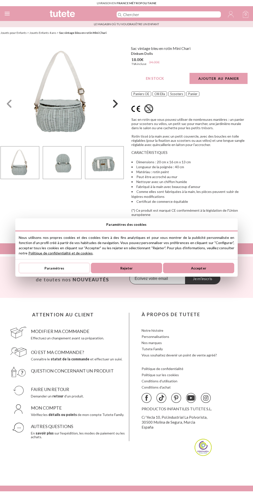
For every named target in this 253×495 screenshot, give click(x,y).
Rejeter (126, 268)
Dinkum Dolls (142, 53)
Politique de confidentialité (162, 369)
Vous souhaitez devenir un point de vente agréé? (179, 355)
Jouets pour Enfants (13, 33)
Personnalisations (155, 336)
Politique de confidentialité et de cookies (60, 253)
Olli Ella (159, 94)
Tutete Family (152, 349)
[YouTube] (191, 398)
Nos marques (152, 343)
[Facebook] (146, 398)
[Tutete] (76, 14)
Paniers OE (141, 94)
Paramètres (54, 268)
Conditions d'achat (156, 387)
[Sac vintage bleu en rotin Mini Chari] (62, 92)
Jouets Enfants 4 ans (42, 33)
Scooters (176, 94)
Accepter (198, 268)
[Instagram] (206, 398)
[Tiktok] (161, 398)
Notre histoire (152, 330)
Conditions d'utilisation (159, 381)
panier (192, 94)
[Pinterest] (176, 398)
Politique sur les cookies (160, 375)
